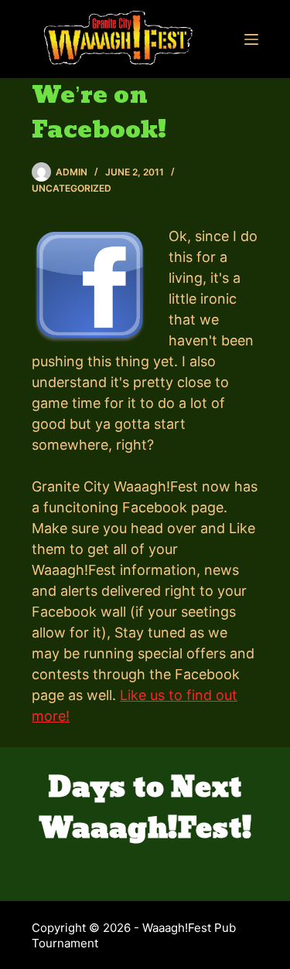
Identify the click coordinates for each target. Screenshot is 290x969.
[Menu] (251, 39)
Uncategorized (71, 188)
